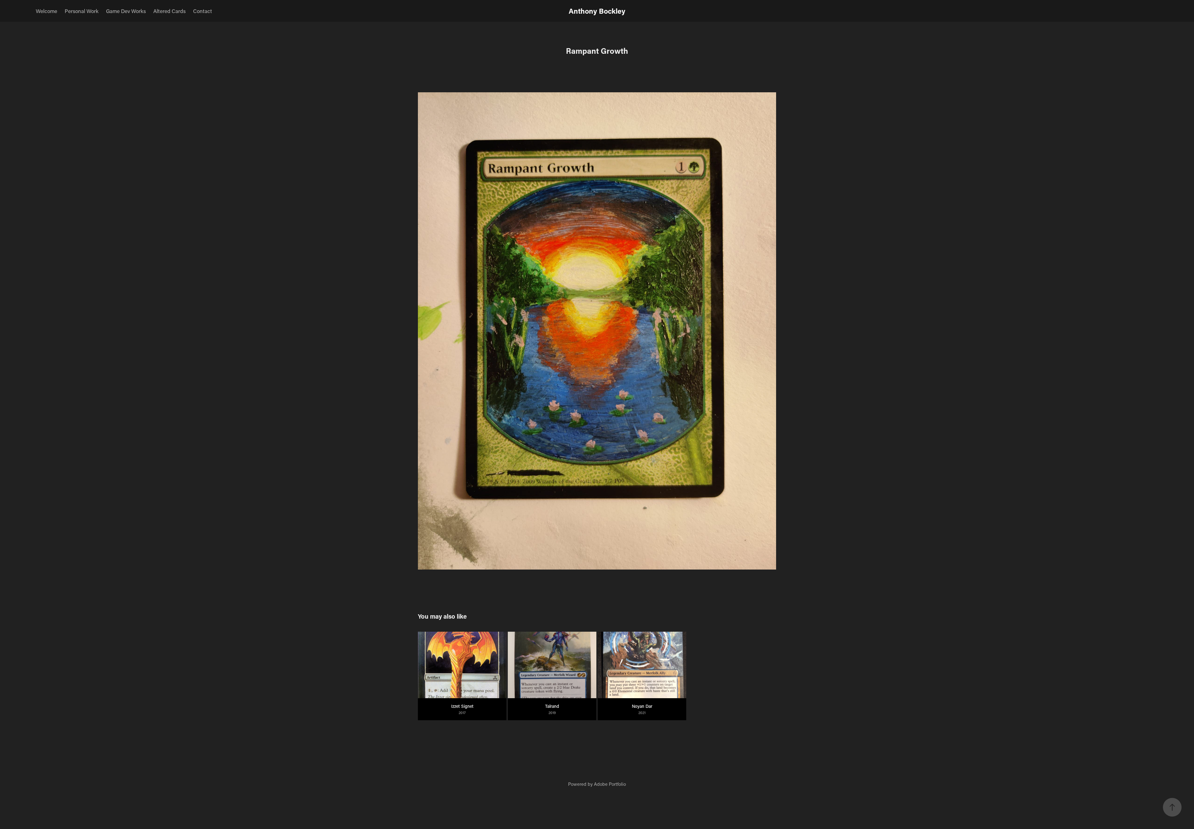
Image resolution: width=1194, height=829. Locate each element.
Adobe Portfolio (610, 784)
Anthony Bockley (597, 11)
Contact (202, 10)
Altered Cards (169, 10)
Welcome (46, 10)
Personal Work (82, 10)
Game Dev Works (126, 10)
